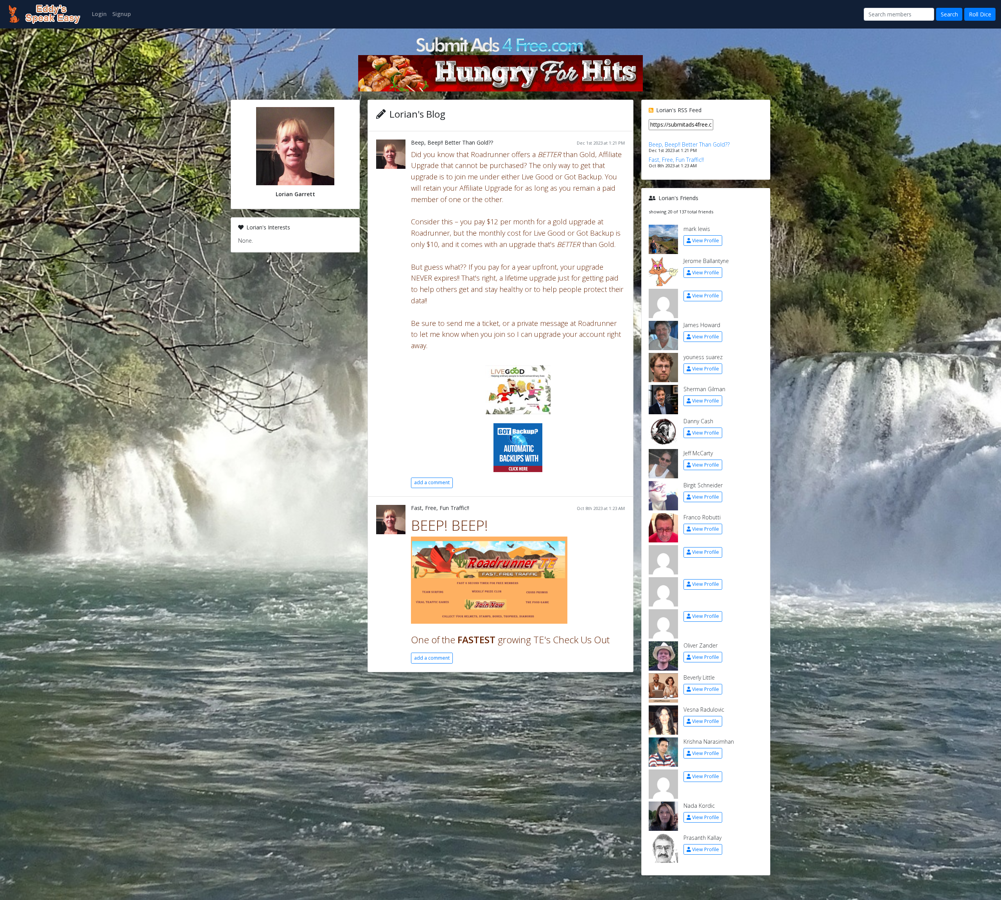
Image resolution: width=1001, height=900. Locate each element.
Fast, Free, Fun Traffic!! (440, 508)
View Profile (705, 240)
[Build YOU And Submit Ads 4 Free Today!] (500, 44)
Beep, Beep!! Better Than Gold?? (452, 142)
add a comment (432, 482)
